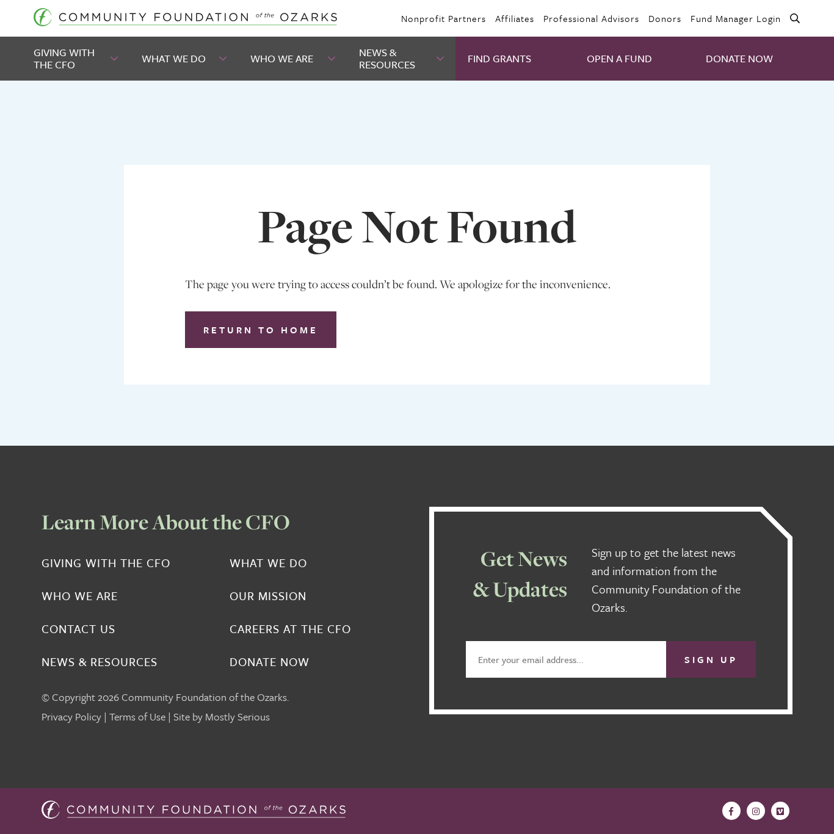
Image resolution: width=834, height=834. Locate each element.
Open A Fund (619, 58)
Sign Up (711, 659)
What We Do (174, 58)
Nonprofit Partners (443, 18)
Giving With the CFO (64, 58)
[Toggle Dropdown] (115, 59)
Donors (664, 18)
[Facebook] (731, 811)
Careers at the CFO (290, 629)
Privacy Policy (71, 716)
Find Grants (499, 58)
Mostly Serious (237, 716)
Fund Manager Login (736, 18)
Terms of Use (137, 716)
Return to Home (260, 329)
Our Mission (268, 596)
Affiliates (514, 18)
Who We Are (281, 58)
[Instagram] (756, 811)
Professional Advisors (591, 18)
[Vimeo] (780, 811)
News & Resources (387, 58)
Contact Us (78, 629)
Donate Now (739, 58)
